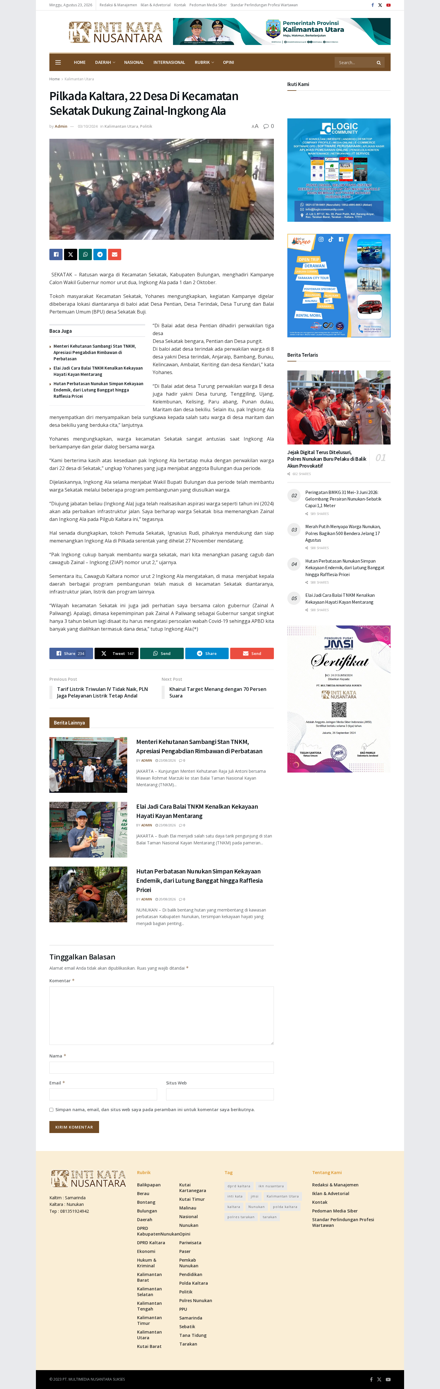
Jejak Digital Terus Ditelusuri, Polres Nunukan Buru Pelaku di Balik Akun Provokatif (326, 459)
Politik (146, 126)
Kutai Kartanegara (192, 1187)
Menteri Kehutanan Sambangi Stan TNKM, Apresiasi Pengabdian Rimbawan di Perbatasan (95, 352)
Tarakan (188, 1344)
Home (80, 62)
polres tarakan (241, 1217)
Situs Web (176, 1083)
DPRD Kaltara (151, 1242)
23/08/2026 (167, 760)
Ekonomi (146, 1251)
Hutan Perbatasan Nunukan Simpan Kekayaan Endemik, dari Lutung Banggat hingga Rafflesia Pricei (98, 390)
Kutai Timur (192, 1199)
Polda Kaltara (193, 1283)
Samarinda (190, 1318)
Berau (143, 1193)
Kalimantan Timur (149, 1320)
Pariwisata (190, 1242)
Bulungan (147, 1211)
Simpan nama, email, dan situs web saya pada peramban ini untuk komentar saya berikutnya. (155, 1109)
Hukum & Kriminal (146, 1263)
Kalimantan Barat (149, 1277)
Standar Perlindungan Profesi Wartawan (264, 4)
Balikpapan (149, 1185)
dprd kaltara (239, 1186)
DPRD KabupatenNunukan (158, 1231)
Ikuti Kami (298, 84)
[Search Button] (379, 62)
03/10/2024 (88, 126)
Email (57, 1083)
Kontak (180, 4)
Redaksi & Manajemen (118, 4)
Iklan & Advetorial (156, 4)
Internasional (169, 62)
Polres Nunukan (195, 1300)
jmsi (255, 1196)
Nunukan (188, 1225)
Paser (185, 1251)
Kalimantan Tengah (149, 1306)
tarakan (270, 1217)
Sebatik (187, 1326)
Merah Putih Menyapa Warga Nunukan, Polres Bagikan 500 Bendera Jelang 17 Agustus (343, 533)
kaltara (233, 1206)
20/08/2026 (167, 899)
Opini (228, 62)
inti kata (235, 1196)
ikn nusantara (271, 1186)
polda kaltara (285, 1206)
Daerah (103, 62)
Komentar (62, 980)
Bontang (146, 1202)
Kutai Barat (149, 1346)
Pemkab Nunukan (188, 1263)
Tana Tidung (193, 1335)
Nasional (134, 62)
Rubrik (202, 62)
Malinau (187, 1208)
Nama (57, 1056)
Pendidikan (190, 1274)
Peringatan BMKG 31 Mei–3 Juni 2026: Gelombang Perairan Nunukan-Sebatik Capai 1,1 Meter (343, 499)
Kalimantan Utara (79, 79)
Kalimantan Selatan (149, 1291)
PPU (183, 1309)
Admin (61, 126)
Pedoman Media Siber (208, 4)
